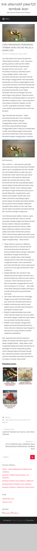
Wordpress (7, 520)
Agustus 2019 (7, 502)
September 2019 (8, 499)
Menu (8, 19)
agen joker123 (9, 420)
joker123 (7, 417)
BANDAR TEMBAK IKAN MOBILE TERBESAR (17, 481)
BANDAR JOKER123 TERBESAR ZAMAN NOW (18, 487)
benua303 (18, 420)
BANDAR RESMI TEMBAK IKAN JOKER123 (16, 484)
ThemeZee (30, 520)
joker (25, 54)
